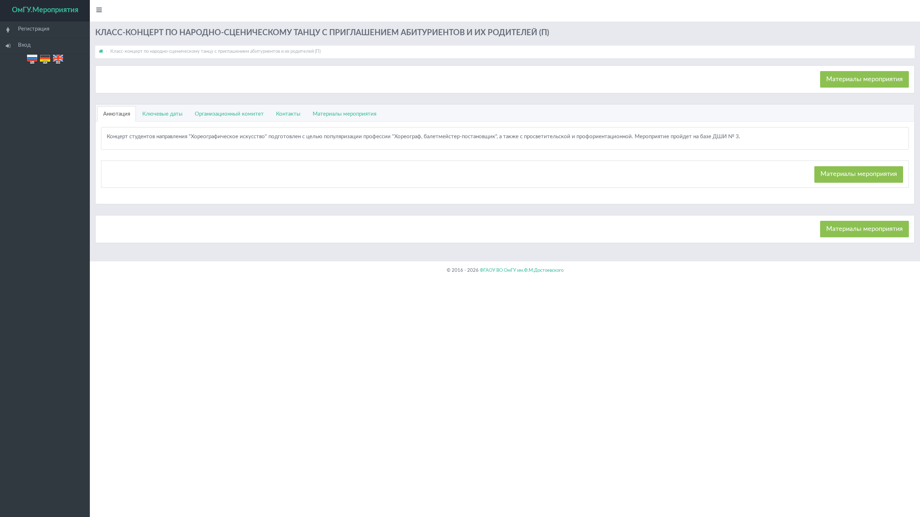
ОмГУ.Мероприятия (45, 10)
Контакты (288, 114)
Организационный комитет (229, 114)
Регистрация (33, 29)
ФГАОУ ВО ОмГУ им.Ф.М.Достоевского (522, 270)
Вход (24, 45)
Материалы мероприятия (864, 79)
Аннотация (116, 114)
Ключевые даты (162, 114)
